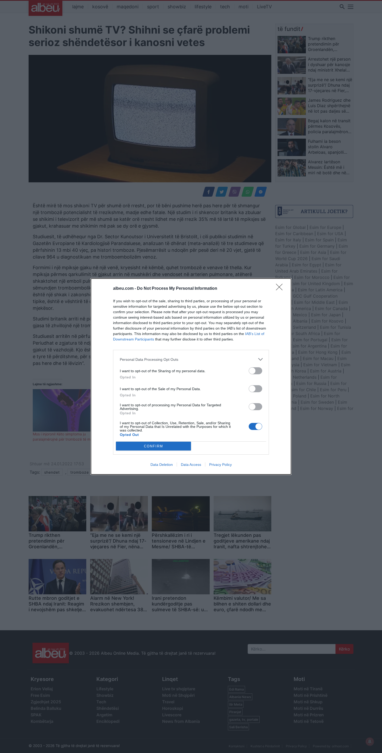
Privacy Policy (220, 464)
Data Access (191, 464)
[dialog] (191, 376)
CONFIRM (153, 446)
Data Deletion (161, 464)
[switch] (255, 370)
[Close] (281, 289)
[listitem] (191, 359)
